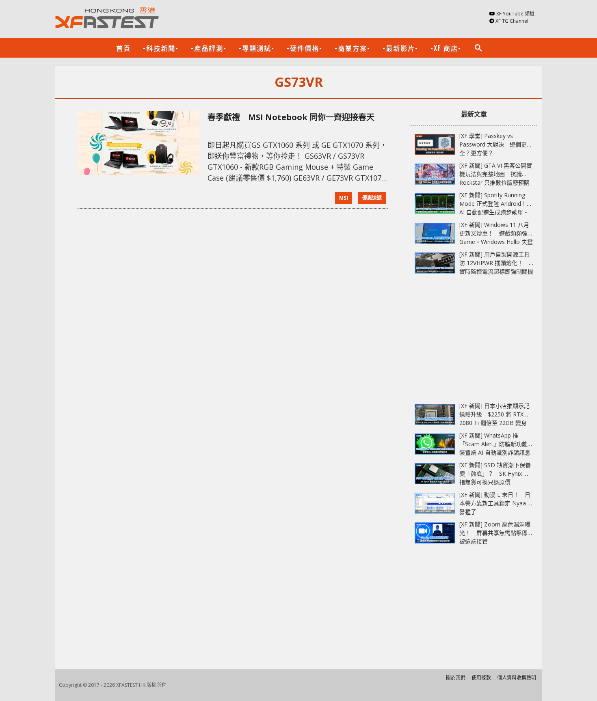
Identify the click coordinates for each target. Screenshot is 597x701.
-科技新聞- (161, 48)
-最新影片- (400, 48)
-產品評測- (209, 48)
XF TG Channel (511, 20)
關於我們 (455, 677)
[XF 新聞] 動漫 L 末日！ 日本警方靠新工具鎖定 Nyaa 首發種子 (496, 503)
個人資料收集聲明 (516, 677)
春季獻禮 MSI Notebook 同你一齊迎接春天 (291, 117)
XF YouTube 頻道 (515, 13)
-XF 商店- (445, 48)
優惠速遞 (372, 197)
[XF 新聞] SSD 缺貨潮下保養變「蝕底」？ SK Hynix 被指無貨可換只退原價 (495, 473)
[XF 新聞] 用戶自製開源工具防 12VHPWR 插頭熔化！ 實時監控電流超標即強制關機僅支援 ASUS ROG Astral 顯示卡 (496, 271)
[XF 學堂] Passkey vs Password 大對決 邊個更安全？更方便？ (495, 144)
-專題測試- (257, 48)
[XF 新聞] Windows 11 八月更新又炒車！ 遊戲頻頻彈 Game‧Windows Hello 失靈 (496, 233)
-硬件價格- (304, 48)
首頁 (123, 48)
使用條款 (481, 677)
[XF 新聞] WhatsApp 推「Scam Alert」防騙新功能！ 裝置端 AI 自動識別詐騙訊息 (499, 443)
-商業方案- (352, 48)
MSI (343, 197)
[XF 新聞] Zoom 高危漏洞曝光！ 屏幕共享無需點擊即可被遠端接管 (496, 532)
